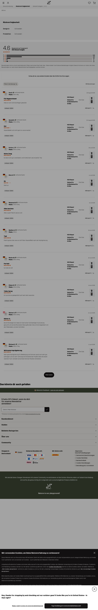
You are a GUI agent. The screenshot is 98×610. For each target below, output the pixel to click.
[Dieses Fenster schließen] (94, 589)
